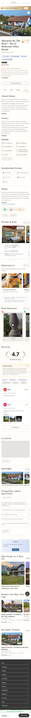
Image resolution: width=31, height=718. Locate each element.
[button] (12, 283)
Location (26, 89)
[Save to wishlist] (20, 601)
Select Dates (24, 715)
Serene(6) (5, 379)
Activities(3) (23, 382)
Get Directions (6, 461)
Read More (5, 77)
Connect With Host (16, 83)
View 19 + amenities (7, 158)
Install (26, 8)
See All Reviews (15, 427)
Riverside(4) (15, 382)
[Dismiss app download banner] (29, 8)
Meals (11, 89)
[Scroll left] (24, 222)
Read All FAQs (5, 531)
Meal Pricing (13, 215)
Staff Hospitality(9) (23, 379)
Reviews (18, 89)
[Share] (23, 3)
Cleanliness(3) (13, 379)
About (4, 89)
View (27, 33)
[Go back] (3, 3)
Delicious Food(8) (6, 382)
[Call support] (28, 3)
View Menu (5, 215)
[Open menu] (26, 3)
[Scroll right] (28, 222)
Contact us (15, 549)
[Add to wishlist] (28, 12)
